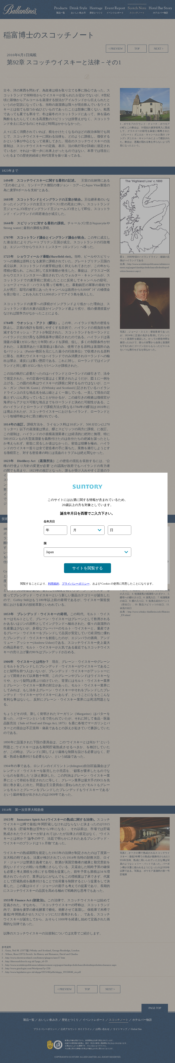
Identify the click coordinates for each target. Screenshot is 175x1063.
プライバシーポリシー (76, 583)
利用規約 (53, 583)
